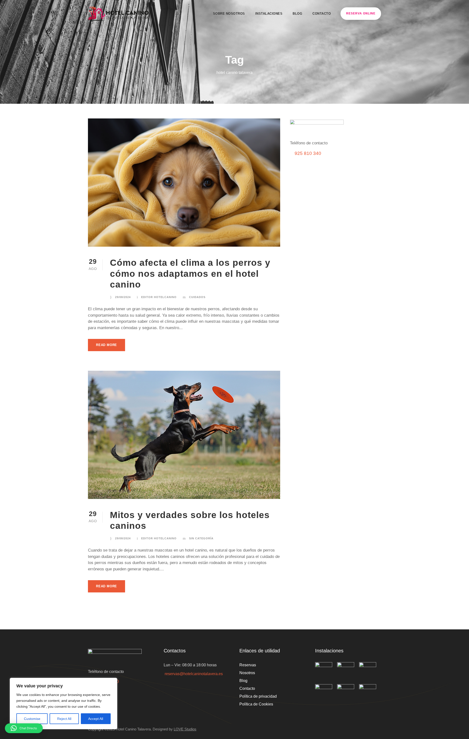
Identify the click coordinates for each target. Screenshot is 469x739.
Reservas (247, 665)
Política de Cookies (256, 704)
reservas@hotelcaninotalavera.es (194, 674)
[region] (63, 703)
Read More (106, 345)
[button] (24, 728)
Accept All (95, 719)
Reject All (64, 719)
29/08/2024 (123, 297)
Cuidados (197, 297)
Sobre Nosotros (229, 13)
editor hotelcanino (159, 297)
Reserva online (360, 13)
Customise (32, 719)
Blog (297, 13)
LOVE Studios (185, 729)
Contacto (321, 13)
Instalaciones (269, 13)
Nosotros (247, 673)
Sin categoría (201, 538)
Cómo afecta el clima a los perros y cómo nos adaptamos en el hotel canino (190, 273)
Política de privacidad (258, 696)
